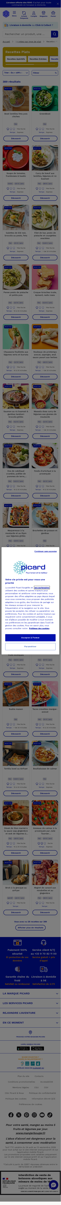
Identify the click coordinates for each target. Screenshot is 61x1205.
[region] (30, 601)
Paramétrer (30, 646)
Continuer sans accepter (45, 551)
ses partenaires (41, 587)
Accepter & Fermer (30, 638)
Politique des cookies (39, 628)
